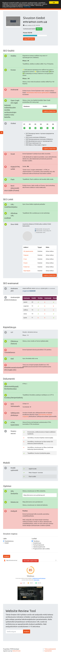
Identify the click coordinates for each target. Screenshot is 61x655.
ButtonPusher (17, 651)
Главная (26, 255)
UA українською (28, 251)
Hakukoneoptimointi (39, 547)
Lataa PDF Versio (29, 39)
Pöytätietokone (9, 541)
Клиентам (27, 267)
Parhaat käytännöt (38, 545)
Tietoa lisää (27, 7)
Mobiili (7, 543)
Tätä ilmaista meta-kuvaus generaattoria (38, 92)
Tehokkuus (36, 541)
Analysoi (6, 556)
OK (54, 2)
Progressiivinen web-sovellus (41, 548)
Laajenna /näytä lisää (49, 111)
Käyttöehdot (48, 651)
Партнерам (27, 270)
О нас (25, 259)
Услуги (25, 263)
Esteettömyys (37, 543)
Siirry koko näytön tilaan (31, 560)
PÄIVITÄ (39, 29)
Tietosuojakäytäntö (50, 649)
